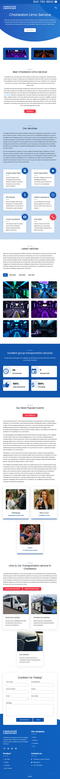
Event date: (34, 696)
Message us (36, 762)
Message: (9, 703)
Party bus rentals (12, 617)
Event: (8, 696)
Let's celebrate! (30, 415)
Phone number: (11, 689)
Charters (7, 765)
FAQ (33, 746)
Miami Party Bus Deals (32, 589)
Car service (24, 654)
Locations (35, 743)
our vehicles (7, 95)
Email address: (35, 682)
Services (35, 740)
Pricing (6, 762)
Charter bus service (42, 617)
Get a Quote (8, 768)
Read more (30, 111)
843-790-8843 (37, 765)
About (34, 737)
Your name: (9, 682)
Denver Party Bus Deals (12, 589)
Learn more (30, 30)
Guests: (33, 689)
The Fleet (7, 759)
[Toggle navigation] (56, 7)
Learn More (26, 611)
